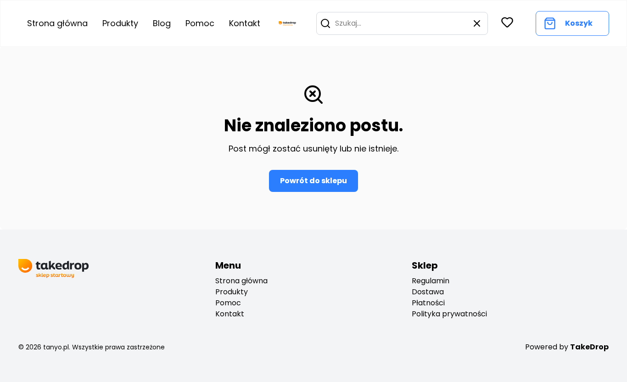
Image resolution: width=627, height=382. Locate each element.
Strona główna (57, 23)
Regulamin (430, 280)
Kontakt (244, 23)
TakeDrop (589, 347)
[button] (325, 23)
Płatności (428, 303)
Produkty (120, 23)
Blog (162, 23)
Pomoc (199, 23)
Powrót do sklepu (313, 180)
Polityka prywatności (449, 314)
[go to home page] (287, 23)
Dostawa (428, 291)
